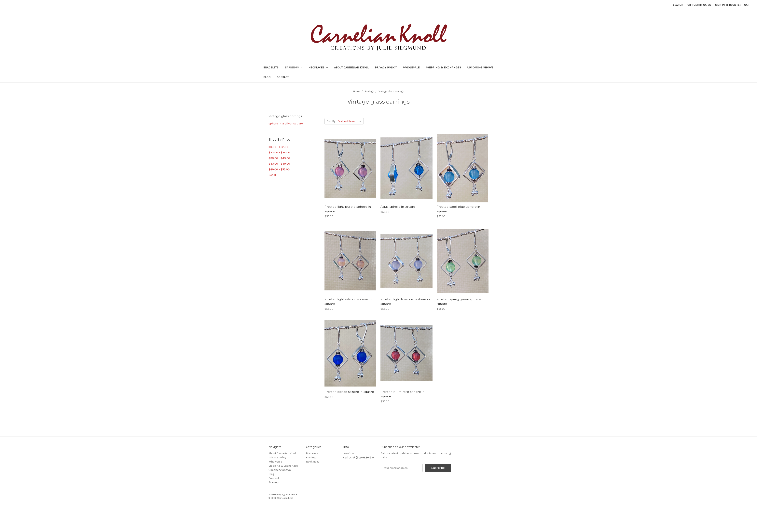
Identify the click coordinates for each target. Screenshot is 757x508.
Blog (266, 77)
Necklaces (317, 67)
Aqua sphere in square (397, 207)
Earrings (292, 67)
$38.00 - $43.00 (279, 158)
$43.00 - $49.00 (279, 163)
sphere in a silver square (285, 123)
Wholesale (411, 67)
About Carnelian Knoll (351, 67)
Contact (283, 77)
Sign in (720, 4)
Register (735, 4)
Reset (272, 175)
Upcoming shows (480, 67)
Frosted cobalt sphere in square (349, 392)
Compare (349, 168)
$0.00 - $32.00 (278, 147)
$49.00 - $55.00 (279, 169)
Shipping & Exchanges (443, 67)
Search (678, 4)
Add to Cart (350, 175)
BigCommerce (289, 494)
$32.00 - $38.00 (279, 152)
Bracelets (271, 67)
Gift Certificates (699, 4)
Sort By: (331, 121)
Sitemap (273, 482)
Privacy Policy (386, 67)
